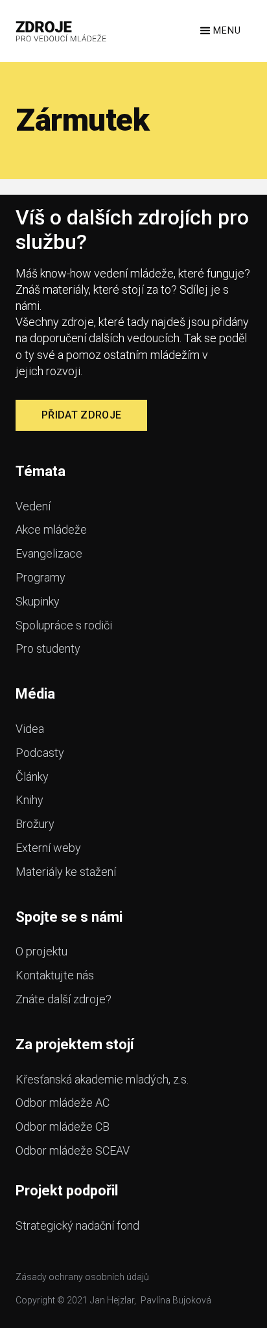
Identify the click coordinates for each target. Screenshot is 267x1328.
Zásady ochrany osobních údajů (82, 1277)
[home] (61, 31)
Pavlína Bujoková (176, 1300)
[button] (219, 31)
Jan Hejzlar (112, 1300)
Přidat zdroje (81, 415)
